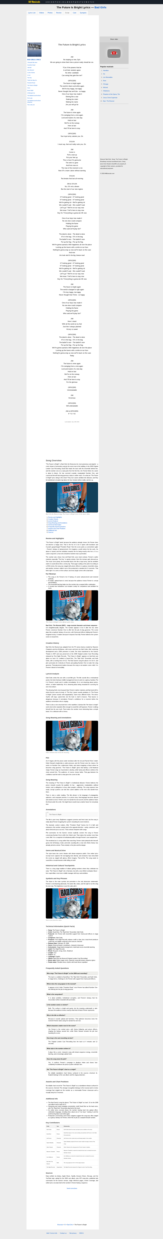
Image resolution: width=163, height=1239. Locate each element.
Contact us (63, 1233)
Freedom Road (31, 83)
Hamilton (106, 70)
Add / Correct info (51, 1233)
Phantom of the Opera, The (111, 94)
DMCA (81, 1233)
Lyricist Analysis (53, 521)
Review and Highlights (55, 517)
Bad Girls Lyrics (34, 59)
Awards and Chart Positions (56, 528)
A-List (28, 75)
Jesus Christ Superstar (110, 97)
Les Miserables (108, 77)
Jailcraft (29, 67)
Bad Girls (100, 7)
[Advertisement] (62, 29)
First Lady (29, 98)
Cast (74, 13)
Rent (104, 80)
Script (67, 13)
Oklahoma (106, 91)
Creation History (53, 519)
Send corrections (72, 1188)
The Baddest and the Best (34, 95)
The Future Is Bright (32, 85)
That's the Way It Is (32, 80)
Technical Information (54, 525)
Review (58, 13)
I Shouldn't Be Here (32, 62)
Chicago (105, 84)
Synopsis (83, 13)
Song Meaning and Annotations (57, 523)
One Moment (30, 70)
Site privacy (73, 1233)
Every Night (30, 90)
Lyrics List (31, 13)
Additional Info (52, 530)
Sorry (28, 88)
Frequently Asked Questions (57, 526)
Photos (50, 13)
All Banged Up (31, 93)
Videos (41, 13)
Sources (50, 532)
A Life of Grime (31, 72)
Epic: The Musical (108, 101)
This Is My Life (31, 104)
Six (104, 74)
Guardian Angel (31, 65)
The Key (29, 77)
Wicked (105, 87)
